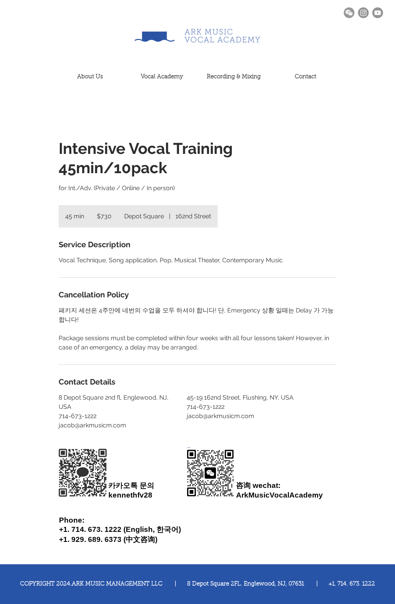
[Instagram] (363, 12)
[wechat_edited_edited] (349, 12)
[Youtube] (377, 12)
